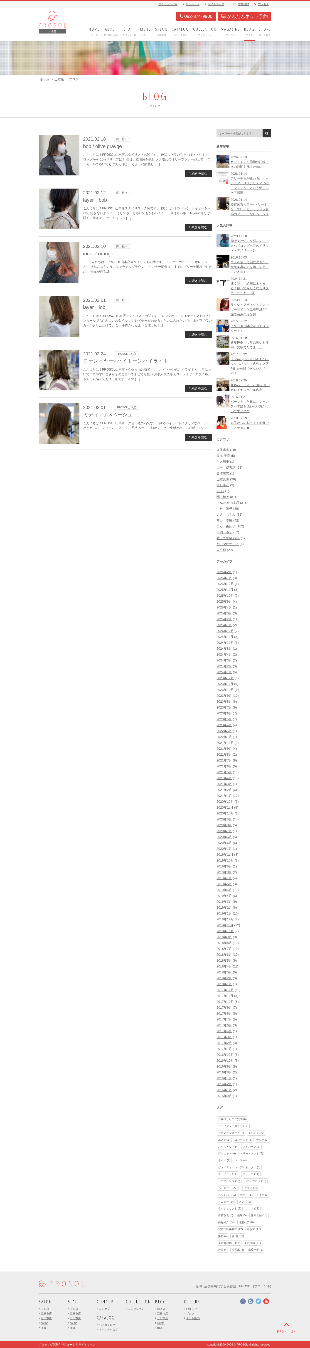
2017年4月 (224, 1031)
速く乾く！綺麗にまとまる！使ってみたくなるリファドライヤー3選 (250, 288)
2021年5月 (224, 772)
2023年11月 (225, 684)
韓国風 (238, 1249)
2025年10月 (225, 595)
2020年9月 (224, 819)
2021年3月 (224, 784)
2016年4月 (224, 1078)
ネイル (224, 1160)
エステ (224, 1139)
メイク (262, 1194)
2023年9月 (224, 695)
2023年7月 (224, 707)
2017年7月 (224, 1019)
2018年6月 (224, 954)
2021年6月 (224, 766)
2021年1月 (224, 795)
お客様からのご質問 (232, 1119)
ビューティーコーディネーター (239, 1167)
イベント (256, 1133)
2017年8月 (224, 1013)
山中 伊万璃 (226, 467)
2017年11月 (225, 996)
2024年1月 (224, 672)
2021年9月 (224, 748)
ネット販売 (193, 1318)
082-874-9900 (198, 16)
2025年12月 (225, 584)
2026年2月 (224, 572)
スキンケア (251, 1146)
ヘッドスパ (227, 1194)
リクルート (192, 4)
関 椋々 (223, 497)
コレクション (136, 1308)
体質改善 (225, 1215)
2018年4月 (224, 966)
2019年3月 (224, 901)
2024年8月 (224, 648)
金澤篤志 (223, 473)
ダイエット (227, 1153)
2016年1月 (224, 1090)
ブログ (190, 1313)
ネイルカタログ (108, 1329)
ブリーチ (251, 1174)
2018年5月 (224, 960)
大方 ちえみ (226, 514)
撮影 (223, 1236)
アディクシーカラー (233, 1126)
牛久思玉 (223, 461)
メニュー (226, 1201)
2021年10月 (225, 743)
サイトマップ (216, 4)
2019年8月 (224, 872)
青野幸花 (223, 485)
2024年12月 (225, 631)
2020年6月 (224, 837)
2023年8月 (224, 701)
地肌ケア (246, 1222)
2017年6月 (224, 1025)
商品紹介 (226, 1222)
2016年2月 (224, 1084)
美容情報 (252, 1243)
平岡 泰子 (224, 532)
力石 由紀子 (226, 526)
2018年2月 (224, 978)
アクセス (263, 4)
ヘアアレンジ (229, 1181)
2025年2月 (224, 619)
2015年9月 (224, 1096)
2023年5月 (224, 719)
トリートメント (251, 1153)
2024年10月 (225, 642)
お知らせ (191, 1308)
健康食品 (259, 1215)
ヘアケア (249, 1188)
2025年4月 (224, 607)
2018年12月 (225, 919)
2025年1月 (224, 625)
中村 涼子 (224, 508)
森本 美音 (223, 455)
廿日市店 (46, 1318)
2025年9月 (224, 601)
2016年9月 (224, 1066)
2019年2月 (224, 907)
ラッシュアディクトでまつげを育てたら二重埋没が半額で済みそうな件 (250, 309)
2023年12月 (225, 678)
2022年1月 (224, 737)
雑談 (223, 1249)
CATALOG (106, 1318)
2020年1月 (224, 848)
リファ (252, 1208)
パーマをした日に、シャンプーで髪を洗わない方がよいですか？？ (250, 406)
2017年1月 (224, 1049)
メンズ (245, 1201)
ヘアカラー (227, 1188)
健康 (242, 1215)
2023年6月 (224, 713)
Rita (43, 1327)
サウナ (262, 1139)
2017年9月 (224, 1007)
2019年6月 (224, 884)
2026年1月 (224, 578)
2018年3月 (224, 972)
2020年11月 (225, 807)
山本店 (59, 79)
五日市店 (46, 1313)
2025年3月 (224, 613)
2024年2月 (224, 666)
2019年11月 (225, 854)
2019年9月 (224, 866)
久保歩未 (223, 450)
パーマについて (228, 544)
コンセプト (106, 1308)
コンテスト (243, 1139)
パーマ (240, 1160)
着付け (238, 1236)
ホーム (44, 79)
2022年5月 (224, 731)
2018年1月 (224, 984)
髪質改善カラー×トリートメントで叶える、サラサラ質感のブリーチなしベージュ (251, 209)
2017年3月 (224, 1037)
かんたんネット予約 (247, 16)
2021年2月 (224, 790)
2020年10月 (225, 813)
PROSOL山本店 (228, 503)
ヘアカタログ (255, 1181)
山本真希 (223, 479)
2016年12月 (225, 1054)
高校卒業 (255, 1249)
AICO (220, 491)
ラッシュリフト (229, 1208)
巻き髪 (254, 1229)
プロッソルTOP (167, 4)
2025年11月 (225, 589)
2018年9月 (224, 937)
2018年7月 (224, 949)
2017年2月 (224, 1043)
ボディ (246, 1194)
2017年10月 (225, 1001)
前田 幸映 (224, 520)
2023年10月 (225, 690)
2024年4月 (224, 654)
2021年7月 (224, 760)
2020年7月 (224, 831)
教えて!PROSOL (228, 538)
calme (44, 1323)
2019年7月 (224, 878)
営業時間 (243, 4)
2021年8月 (224, 754)
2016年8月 (224, 1072)
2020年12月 (225, 801)
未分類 (221, 550)
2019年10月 (225, 860)
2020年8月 (224, 825)
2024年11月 (225, 637)
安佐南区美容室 (230, 1229)
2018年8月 (224, 943)
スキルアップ (228, 1146)
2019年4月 (224, 896)
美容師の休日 (229, 1243)
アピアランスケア (231, 1133)
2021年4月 (224, 778)
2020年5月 (224, 843)
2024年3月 (224, 660)
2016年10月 (225, 1060)
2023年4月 (224, 725)
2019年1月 (224, 913)
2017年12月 (225, 990)
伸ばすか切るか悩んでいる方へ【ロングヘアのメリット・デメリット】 (250, 245)
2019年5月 (224, 890)
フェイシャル (228, 1174)
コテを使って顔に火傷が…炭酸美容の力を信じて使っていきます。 (250, 266)
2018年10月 (225, 931)
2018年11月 (225, 925)
